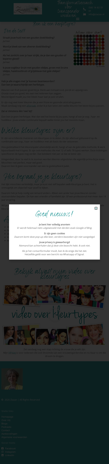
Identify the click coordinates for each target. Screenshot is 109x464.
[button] (96, 208)
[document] (54, 232)
